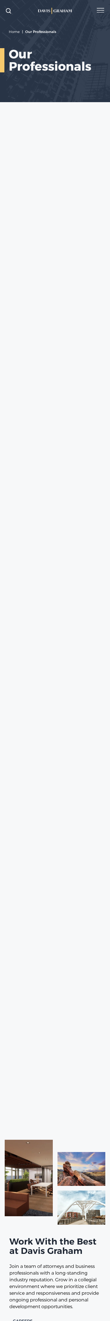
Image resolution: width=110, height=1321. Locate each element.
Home (14, 31)
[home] (55, 11)
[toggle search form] (8, 11)
